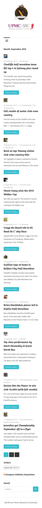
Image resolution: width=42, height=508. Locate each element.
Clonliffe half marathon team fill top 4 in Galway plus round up (21, 68)
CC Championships (25, 105)
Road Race (22, 339)
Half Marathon (24, 61)
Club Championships (25, 380)
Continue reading (10, 92)
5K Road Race (23, 224)
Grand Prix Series (24, 185)
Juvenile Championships (11, 422)
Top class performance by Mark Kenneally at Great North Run (18, 345)
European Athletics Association (20, 474)
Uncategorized (8, 187)
